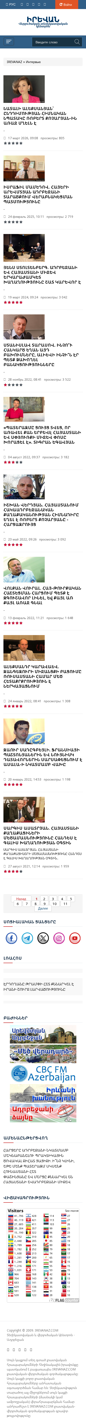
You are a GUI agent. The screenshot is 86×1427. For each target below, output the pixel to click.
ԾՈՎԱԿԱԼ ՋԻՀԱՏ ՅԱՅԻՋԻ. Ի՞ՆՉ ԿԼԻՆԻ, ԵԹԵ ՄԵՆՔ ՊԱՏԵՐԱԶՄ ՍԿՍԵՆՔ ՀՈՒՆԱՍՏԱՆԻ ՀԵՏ (39, 1161)
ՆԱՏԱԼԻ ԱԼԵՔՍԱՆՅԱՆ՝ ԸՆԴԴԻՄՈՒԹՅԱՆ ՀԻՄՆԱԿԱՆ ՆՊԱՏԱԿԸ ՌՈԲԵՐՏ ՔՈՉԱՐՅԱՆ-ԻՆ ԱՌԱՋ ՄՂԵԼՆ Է (40, 116)
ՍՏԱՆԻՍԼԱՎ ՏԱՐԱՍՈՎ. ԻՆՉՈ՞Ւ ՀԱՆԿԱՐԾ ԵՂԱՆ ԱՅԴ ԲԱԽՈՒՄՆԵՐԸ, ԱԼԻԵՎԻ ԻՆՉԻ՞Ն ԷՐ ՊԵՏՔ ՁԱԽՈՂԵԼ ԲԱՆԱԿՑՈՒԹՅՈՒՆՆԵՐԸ (41, 354)
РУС (12, 4)
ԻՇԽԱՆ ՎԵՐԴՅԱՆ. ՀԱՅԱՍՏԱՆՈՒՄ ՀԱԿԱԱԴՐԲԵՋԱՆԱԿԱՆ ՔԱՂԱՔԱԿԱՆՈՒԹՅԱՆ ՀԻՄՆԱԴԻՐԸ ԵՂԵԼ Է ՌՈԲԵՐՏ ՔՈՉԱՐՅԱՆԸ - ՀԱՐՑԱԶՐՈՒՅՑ (41, 514)
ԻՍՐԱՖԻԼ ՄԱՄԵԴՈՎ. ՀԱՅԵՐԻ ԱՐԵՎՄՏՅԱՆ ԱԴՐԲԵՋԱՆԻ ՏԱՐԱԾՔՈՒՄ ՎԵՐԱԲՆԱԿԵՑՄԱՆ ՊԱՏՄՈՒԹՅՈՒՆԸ (37, 194)
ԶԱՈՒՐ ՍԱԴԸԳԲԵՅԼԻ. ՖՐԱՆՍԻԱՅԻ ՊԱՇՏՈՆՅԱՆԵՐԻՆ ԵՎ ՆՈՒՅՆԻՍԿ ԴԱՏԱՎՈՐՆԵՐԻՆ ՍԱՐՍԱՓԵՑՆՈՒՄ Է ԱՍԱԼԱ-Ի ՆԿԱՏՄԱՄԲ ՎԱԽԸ (42, 757)
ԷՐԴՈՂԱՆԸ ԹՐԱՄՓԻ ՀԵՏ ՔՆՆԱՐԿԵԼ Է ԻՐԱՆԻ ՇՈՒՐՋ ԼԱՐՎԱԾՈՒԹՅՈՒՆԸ (38, 981)
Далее (43, 908)
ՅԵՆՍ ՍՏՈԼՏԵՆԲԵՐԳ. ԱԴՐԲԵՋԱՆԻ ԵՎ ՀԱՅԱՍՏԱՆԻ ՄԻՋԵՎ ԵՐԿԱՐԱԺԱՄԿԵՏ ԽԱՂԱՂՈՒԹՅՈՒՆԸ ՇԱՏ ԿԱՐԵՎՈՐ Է (42, 275)
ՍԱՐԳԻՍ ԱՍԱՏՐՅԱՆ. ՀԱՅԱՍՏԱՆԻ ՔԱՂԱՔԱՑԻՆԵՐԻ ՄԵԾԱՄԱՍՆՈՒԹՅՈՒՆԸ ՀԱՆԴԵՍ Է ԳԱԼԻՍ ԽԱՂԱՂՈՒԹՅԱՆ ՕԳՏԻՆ (41, 835)
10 (55, 903)
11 (66, 903)
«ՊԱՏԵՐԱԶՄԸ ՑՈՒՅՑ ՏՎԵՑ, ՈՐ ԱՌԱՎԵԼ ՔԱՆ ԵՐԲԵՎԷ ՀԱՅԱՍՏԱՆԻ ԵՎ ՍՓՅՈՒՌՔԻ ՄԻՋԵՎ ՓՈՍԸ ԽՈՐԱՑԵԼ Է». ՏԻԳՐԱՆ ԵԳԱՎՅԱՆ (42, 435)
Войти (68, 5)
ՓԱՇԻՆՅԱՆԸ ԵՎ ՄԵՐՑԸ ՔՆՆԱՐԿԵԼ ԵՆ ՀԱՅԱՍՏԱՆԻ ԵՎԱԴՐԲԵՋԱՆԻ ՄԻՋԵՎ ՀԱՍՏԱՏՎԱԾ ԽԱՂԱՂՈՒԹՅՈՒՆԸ (38, 1177)
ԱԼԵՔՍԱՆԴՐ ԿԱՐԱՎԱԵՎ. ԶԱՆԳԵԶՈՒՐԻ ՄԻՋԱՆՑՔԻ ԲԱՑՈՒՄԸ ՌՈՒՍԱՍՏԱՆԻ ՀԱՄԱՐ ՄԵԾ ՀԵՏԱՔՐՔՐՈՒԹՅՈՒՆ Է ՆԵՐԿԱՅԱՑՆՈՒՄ (42, 676)
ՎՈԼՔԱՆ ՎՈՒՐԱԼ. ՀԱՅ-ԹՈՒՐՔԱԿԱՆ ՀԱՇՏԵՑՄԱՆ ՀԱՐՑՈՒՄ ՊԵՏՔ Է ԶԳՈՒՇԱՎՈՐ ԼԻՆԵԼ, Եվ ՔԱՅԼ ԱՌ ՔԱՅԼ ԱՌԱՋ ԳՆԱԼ (42, 595)
